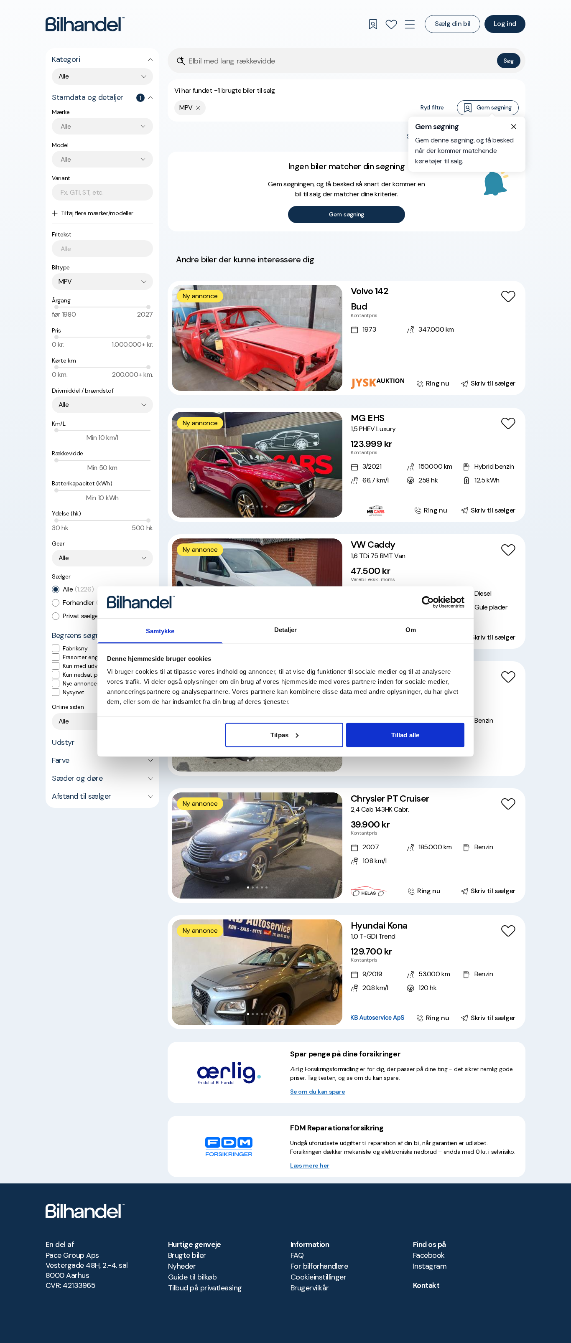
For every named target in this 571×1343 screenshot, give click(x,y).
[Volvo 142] (346, 338)
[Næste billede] (331, 464)
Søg (509, 60)
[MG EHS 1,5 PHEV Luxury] (346, 465)
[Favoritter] (391, 24)
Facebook (429, 1255)
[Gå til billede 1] (248, 506)
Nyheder (182, 1266)
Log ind (505, 23)
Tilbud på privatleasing (205, 1287)
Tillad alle (405, 734)
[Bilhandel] (85, 24)
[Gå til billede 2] (253, 506)
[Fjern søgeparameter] (198, 108)
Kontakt (426, 1285)
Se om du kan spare (317, 1091)
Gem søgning (494, 107)
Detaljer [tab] (285, 629)
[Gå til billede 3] (257, 506)
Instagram (429, 1266)
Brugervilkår (310, 1287)
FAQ (297, 1255)
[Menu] (409, 24)
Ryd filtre (432, 107)
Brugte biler (187, 1255)
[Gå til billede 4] (262, 506)
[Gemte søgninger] (373, 24)
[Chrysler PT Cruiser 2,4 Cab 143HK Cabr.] (346, 845)
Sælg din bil (452, 23)
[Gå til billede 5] (266, 506)
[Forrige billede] (182, 464)
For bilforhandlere (319, 1266)
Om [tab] (410, 629)
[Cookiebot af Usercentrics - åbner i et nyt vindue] (427, 602)
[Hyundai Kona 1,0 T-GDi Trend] (346, 972)
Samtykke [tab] (160, 631)
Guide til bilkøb (192, 1277)
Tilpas (279, 734)
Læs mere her (309, 1165)
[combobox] (102, 76)
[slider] (56, 307)
